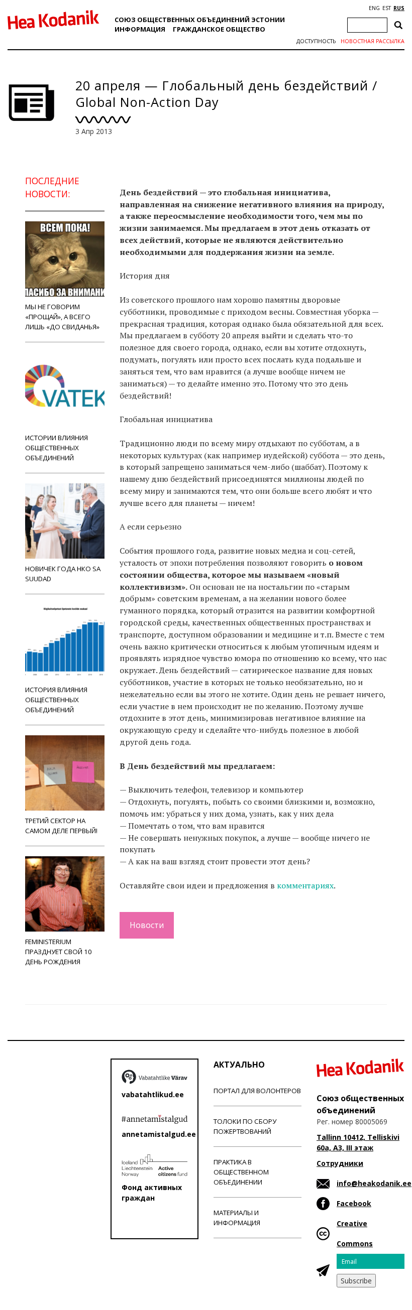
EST (386, 8)
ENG (374, 8)
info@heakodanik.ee (374, 1183)
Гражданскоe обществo (219, 29)
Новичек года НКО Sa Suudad (62, 573)
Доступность (316, 41)
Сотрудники (340, 1163)
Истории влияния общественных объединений (56, 447)
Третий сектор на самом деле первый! (61, 825)
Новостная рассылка (372, 41)
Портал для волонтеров (257, 1090)
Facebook (354, 1203)
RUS (398, 8)
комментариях (305, 885)
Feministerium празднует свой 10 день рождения (58, 951)
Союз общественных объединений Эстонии (200, 19)
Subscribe (356, 1280)
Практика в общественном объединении (241, 1172)
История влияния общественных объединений (56, 699)
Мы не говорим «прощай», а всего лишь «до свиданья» (62, 316)
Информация (140, 29)
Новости (147, 925)
